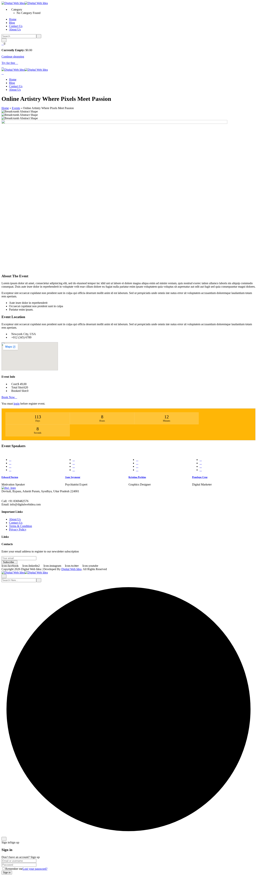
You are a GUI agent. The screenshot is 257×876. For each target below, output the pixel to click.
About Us (15, 29)
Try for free (9, 63)
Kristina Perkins (137, 477)
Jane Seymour (72, 477)
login (17, 403)
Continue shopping (13, 56)
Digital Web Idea (71, 569)
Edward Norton (10, 477)
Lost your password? (35, 868)
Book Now (8, 397)
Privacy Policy (17, 529)
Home (12, 19)
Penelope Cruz (200, 477)
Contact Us (15, 26)
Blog (12, 22)
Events (16, 108)
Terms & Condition (20, 526)
